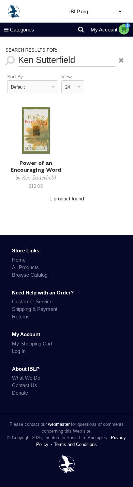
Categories (22, 29)
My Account (104, 29)
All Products (25, 267)
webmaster (59, 424)
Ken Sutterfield (39, 177)
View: (67, 76)
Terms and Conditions (75, 444)
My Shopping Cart (32, 343)
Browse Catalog (29, 275)
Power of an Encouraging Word (36, 166)
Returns (21, 316)
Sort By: (15, 76)
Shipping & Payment (34, 309)
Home (19, 260)
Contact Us (24, 385)
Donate (20, 393)
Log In (19, 351)
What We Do (26, 378)
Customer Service (32, 301)
